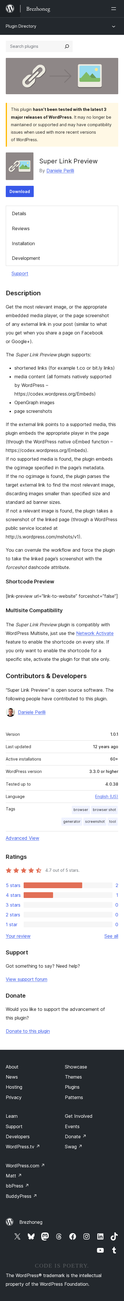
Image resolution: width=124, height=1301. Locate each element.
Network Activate (95, 633)
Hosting (14, 1087)
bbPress (17, 1186)
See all (111, 936)
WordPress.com (25, 1165)
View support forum (26, 979)
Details (19, 213)
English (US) (106, 796)
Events (72, 1126)
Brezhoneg (30, 1222)
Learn (12, 1116)
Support (20, 273)
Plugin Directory (21, 26)
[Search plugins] (67, 46)
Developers (18, 1136)
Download (20, 191)
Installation (23, 243)
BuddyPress (21, 1196)
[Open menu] (115, 8)
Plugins (72, 1087)
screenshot (95, 821)
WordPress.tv (23, 1146)
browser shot (104, 810)
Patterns (74, 1097)
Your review (18, 936)
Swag (73, 1146)
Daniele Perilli (60, 170)
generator (71, 821)
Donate (76, 1136)
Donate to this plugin (28, 1031)
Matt (14, 1176)
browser (81, 810)
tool (112, 821)
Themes (73, 1077)
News (12, 1077)
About (12, 1067)
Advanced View (22, 838)
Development (26, 258)
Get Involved (79, 1116)
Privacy (14, 1097)
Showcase (76, 1067)
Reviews (21, 228)
